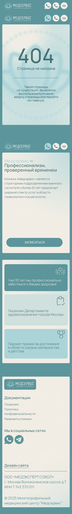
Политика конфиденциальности (20, 411)
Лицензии (11, 404)
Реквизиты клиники (18, 419)
